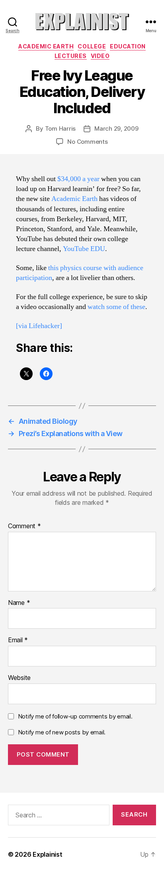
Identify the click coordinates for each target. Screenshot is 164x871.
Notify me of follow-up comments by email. (75, 716)
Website (19, 678)
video (100, 55)
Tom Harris (60, 128)
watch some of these (116, 306)
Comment (24, 526)
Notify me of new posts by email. (61, 732)
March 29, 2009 (116, 128)
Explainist (47, 854)
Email (18, 640)
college (92, 46)
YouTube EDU (84, 248)
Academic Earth (46, 46)
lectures (71, 55)
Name (19, 602)
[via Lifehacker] (39, 325)
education (128, 46)
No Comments (87, 141)
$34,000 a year (78, 178)
